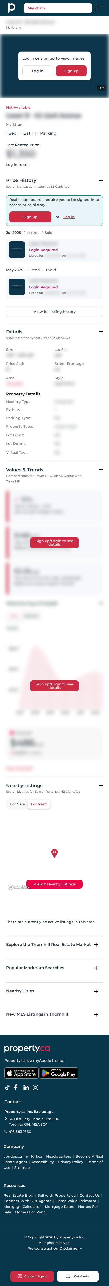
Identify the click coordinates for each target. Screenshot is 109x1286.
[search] (58, 8)
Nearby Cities (20, 991)
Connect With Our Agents (27, 1201)
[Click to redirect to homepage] (11, 8)
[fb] (18, 1087)
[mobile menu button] (101, 8)
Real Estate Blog (18, 1195)
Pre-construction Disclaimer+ (54, 1248)
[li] (27, 1087)
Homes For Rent (30, 1212)
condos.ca (13, 1156)
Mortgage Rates (59, 1206)
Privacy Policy (70, 1162)
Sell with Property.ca (57, 1195)
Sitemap (22, 1167)
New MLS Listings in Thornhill (37, 1014)
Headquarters (58, 1156)
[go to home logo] (27, 1049)
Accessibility (42, 1162)
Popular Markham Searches (35, 967)
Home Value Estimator (76, 1201)
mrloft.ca (34, 1156)
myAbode (42, 1060)
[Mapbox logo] (19, 887)
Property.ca (14, 1060)
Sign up (71, 71)
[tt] (8, 1087)
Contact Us (90, 1195)
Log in (37, 71)
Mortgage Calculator (22, 1206)
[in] (36, 1087)
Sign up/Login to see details (54, 543)
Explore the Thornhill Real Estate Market (48, 944)
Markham (13, 27)
